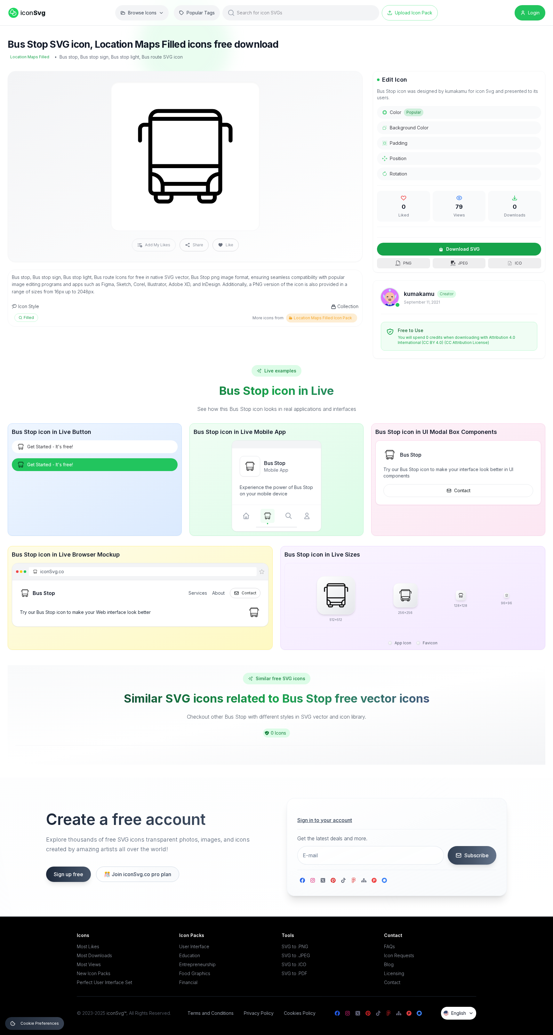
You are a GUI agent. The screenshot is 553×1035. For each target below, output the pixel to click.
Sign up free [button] (68, 874)
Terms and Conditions (211, 1013)
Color (405, 112)
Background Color (409, 127)
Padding (398, 143)
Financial (188, 982)
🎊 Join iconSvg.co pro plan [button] (137, 874)
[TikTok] (343, 880)
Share (198, 244)
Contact (462, 490)
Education (189, 955)
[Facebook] (302, 880)
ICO (518, 263)
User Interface (194, 946)
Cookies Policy (300, 1013)
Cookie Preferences (39, 1023)
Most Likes (88, 946)
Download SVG (463, 249)
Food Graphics (194, 973)
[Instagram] (313, 880)
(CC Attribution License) (467, 342)
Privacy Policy (259, 1013)
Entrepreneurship (197, 964)
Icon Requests (399, 955)
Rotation (398, 173)
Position (398, 158)
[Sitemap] (364, 880)
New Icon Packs (93, 973)
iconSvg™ (116, 1013)
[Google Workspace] (384, 880)
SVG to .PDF (294, 973)
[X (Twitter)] (323, 880)
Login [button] (534, 12)
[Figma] (354, 880)
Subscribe (476, 855)
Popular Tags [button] (201, 12)
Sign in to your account (324, 820)
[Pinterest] (333, 880)
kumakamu (419, 293)
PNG (407, 263)
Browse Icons (142, 12)
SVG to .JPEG (296, 955)
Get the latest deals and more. (332, 838)
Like (229, 244)
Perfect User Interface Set (104, 982)
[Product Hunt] (374, 880)
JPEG (463, 263)
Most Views (89, 964)
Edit (247, 92)
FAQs (389, 946)
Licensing (394, 973)
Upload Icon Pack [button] (413, 12)
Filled (29, 317)
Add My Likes (157, 244)
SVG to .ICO (294, 964)
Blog (389, 964)
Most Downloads (94, 955)
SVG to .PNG (295, 946)
